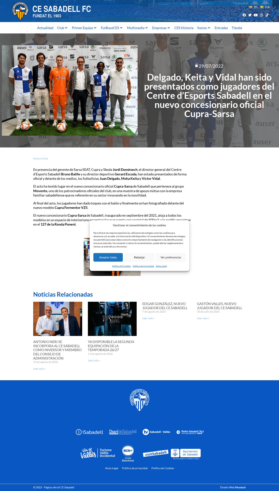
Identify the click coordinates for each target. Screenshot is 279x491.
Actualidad (45, 28)
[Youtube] (255, 15)
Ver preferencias (171, 257)
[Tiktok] (267, 15)
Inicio (36, 158)
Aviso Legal (161, 266)
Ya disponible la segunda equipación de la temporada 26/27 (111, 346)
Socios (202, 28)
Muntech (240, 487)
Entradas (221, 28)
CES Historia (183, 28)
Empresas (159, 28)
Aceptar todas (108, 257)
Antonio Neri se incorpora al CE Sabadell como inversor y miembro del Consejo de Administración (57, 350)
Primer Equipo (82, 28)
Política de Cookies (121, 266)
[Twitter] (249, 15)
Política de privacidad (143, 266)
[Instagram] (261, 15)
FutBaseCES (110, 28)
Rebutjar (139, 257)
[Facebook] (244, 15)
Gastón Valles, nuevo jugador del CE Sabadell (219, 306)
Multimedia (135, 28)
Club (60, 28)
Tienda (237, 28)
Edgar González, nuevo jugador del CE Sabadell (165, 306)
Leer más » (39, 368)
